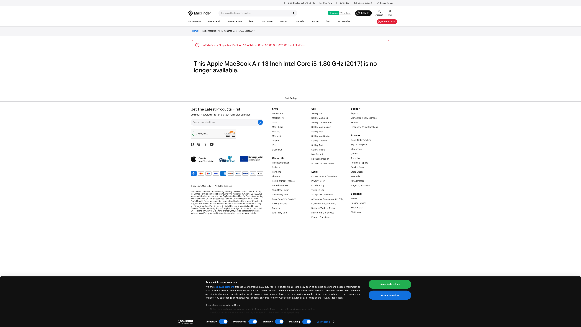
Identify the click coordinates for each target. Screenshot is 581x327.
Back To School (358, 203)
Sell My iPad (317, 145)
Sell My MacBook (319, 118)
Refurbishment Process (283, 181)
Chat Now (327, 3)
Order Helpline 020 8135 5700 (301, 3)
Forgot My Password (360, 185)
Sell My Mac (317, 113)
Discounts (277, 150)
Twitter (205, 144)
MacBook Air (214, 21)
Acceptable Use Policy (322, 194)
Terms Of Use (317, 190)
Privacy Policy (318, 181)
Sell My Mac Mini (319, 140)
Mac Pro (284, 21)
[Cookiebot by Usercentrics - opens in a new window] (185, 321)
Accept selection (390, 295)
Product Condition (280, 163)
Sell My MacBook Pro (321, 122)
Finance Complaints (320, 217)
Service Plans (357, 167)
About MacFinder (280, 190)
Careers (276, 208)
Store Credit (357, 172)
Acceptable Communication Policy (327, 199)
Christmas (356, 212)
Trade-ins (355, 158)
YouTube (211, 144)
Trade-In (365, 13)
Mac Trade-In (317, 154)
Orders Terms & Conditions (324, 176)
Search (292, 13)
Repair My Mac (386, 3)
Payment (276, 172)
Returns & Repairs (359, 163)
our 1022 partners (224, 287)
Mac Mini (300, 21)
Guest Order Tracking (361, 140)
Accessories (344, 21)
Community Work (280, 194)
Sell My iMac (317, 131)
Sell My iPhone (318, 150)
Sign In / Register (359, 144)
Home (195, 31)
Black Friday (357, 207)
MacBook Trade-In (320, 159)
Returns (354, 122)
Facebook (192, 144)
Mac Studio (267, 21)
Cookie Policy (317, 185)
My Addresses (357, 181)
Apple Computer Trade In (323, 163)
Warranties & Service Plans (364, 118)
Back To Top (291, 98)
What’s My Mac (279, 212)
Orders (354, 153)
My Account (356, 149)
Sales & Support (365, 3)
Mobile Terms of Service (322, 212)
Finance (276, 176)
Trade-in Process (280, 185)
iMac (251, 21)
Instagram (198, 144)
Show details (323, 321)
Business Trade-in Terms (323, 208)
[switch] (252, 321)
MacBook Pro (194, 21)
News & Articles (279, 203)
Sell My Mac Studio (320, 136)
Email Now (345, 3)
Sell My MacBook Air (321, 127)
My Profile (355, 176)
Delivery (276, 167)
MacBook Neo (235, 21)
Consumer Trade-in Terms (323, 203)
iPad (328, 21)
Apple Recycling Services (284, 199)
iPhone (315, 21)
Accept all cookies (390, 284)
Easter (354, 198)
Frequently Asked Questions (364, 127)
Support (355, 113)
